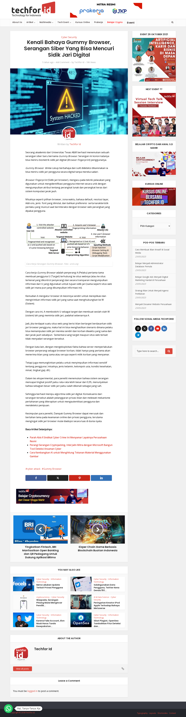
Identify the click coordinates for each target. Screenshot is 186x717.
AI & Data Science (101, 597)
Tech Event (63, 22)
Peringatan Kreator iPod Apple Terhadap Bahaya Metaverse (107, 605)
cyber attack (33, 468)
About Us (17, 22)
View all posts (22, 668)
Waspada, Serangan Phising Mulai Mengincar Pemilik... (49, 602)
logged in (32, 691)
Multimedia (45, 22)
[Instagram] (138, 328)
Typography (142, 713)
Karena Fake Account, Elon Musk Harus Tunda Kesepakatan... (50, 623)
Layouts (152, 713)
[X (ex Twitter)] (144, 328)
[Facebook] (151, 328)
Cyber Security (69, 37)
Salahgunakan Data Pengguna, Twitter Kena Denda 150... (106, 587)
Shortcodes (163, 713)
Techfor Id (79, 62)
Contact (172, 713)
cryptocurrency (43, 597)
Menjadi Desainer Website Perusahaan (153, 304)
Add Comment (62, 62)
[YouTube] (158, 328)
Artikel (29, 22)
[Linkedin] (164, 328)
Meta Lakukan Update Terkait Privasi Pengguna (49, 586)
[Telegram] (138, 335)
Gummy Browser (52, 468)
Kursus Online (82, 22)
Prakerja (98, 22)
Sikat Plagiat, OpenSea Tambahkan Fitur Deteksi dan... (107, 623)
